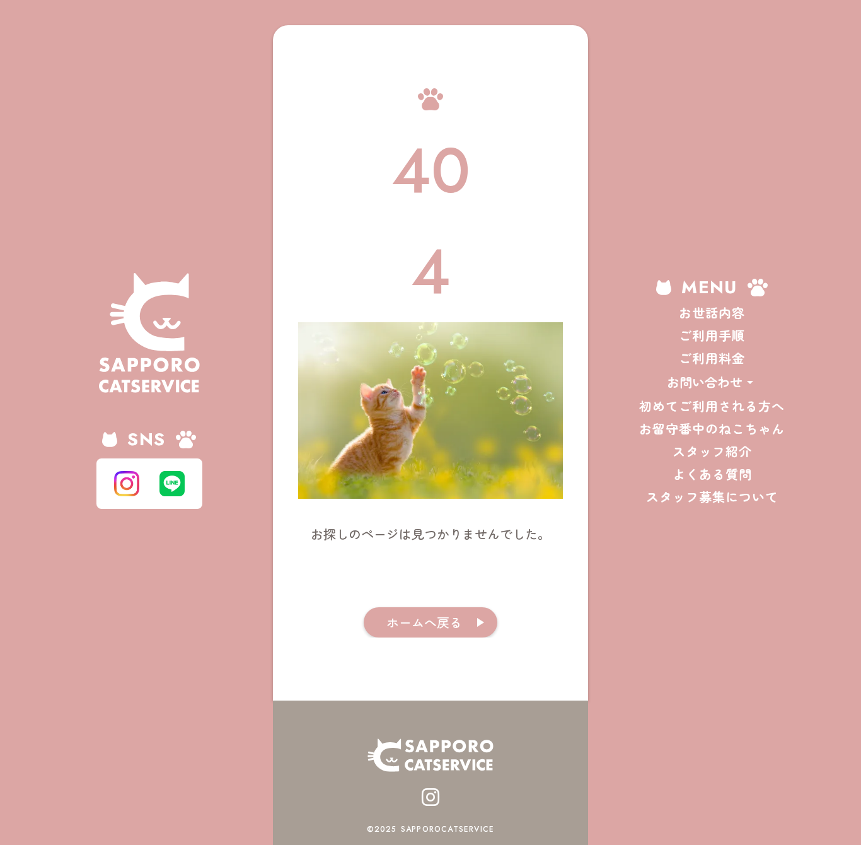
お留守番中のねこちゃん (712, 428)
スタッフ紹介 (712, 451)
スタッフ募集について (712, 497)
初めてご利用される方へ (712, 406)
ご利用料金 (712, 358)
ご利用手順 (712, 335)
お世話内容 (712, 312)
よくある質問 (712, 474)
